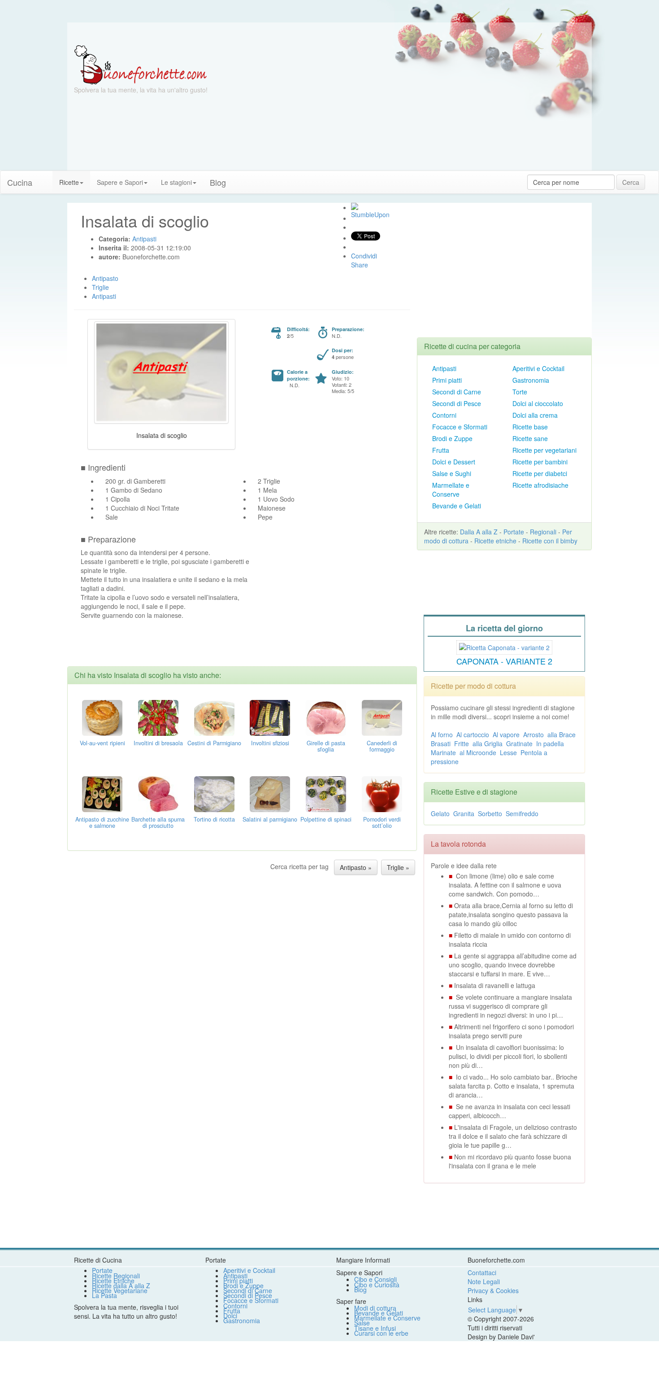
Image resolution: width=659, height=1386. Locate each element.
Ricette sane (530, 438)
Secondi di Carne (456, 391)
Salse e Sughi (451, 473)
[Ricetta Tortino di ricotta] (214, 793)
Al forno (442, 734)
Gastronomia (530, 380)
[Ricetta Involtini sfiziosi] (270, 717)
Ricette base (530, 426)
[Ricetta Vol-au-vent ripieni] (102, 717)
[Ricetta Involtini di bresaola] (158, 717)
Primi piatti (447, 380)
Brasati (441, 743)
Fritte (461, 743)
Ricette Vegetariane (119, 1290)
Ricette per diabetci (539, 473)
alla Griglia (488, 743)
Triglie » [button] (398, 867)
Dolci (230, 1315)
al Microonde (478, 752)
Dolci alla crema (535, 415)
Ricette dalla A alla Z (121, 1285)
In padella (550, 743)
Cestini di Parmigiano (214, 743)
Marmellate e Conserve (450, 489)
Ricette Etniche (113, 1280)
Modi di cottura (375, 1307)
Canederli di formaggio (382, 746)
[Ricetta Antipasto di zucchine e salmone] (102, 793)
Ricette (69, 182)
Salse (362, 1322)
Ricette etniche (495, 540)
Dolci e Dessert (453, 461)
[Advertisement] (417, 108)
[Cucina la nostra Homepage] (45, 177)
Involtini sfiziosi (270, 743)
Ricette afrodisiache (540, 485)
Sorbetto (490, 813)
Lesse (508, 752)
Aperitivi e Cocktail (538, 368)
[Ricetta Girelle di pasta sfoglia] (326, 717)
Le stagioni (176, 182)
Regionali (543, 531)
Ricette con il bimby (549, 540)
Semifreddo (522, 813)
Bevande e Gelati (456, 505)
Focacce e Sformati (459, 426)
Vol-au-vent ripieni (102, 743)
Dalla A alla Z (479, 531)
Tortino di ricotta (214, 819)
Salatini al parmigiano (270, 819)
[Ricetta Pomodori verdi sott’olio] (382, 793)
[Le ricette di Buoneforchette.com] (329, 33)
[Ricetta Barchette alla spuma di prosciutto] (158, 793)
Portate (513, 531)
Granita (463, 813)
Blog (360, 1289)
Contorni (444, 415)
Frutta (440, 450)
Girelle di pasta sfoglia (326, 746)
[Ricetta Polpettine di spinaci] (326, 793)
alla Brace (561, 734)
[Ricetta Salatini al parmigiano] (270, 793)
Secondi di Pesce (456, 403)
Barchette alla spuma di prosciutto (158, 822)
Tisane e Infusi (375, 1328)
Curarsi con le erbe (381, 1333)
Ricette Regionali (116, 1275)
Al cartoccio (472, 734)
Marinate (443, 752)
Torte (519, 391)
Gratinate (519, 743)
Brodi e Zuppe (452, 438)
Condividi (364, 255)
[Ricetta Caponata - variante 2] (504, 646)
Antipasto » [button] (356, 867)
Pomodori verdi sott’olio (382, 822)
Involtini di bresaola (158, 743)
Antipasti (444, 368)
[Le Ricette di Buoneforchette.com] (140, 64)
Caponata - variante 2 (504, 661)
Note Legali (484, 1281)
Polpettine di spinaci (325, 819)
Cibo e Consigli (375, 1279)
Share (359, 264)
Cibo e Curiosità (376, 1284)
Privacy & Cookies (493, 1290)
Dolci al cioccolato (537, 403)
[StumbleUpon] (354, 206)
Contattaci (482, 1272)
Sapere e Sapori (120, 182)
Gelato (440, 813)
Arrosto (533, 734)
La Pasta (104, 1295)
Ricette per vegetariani (544, 450)
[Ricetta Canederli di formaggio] (382, 717)
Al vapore (506, 734)
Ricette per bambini (540, 461)
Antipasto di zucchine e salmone (102, 822)
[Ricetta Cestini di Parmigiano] (214, 717)
